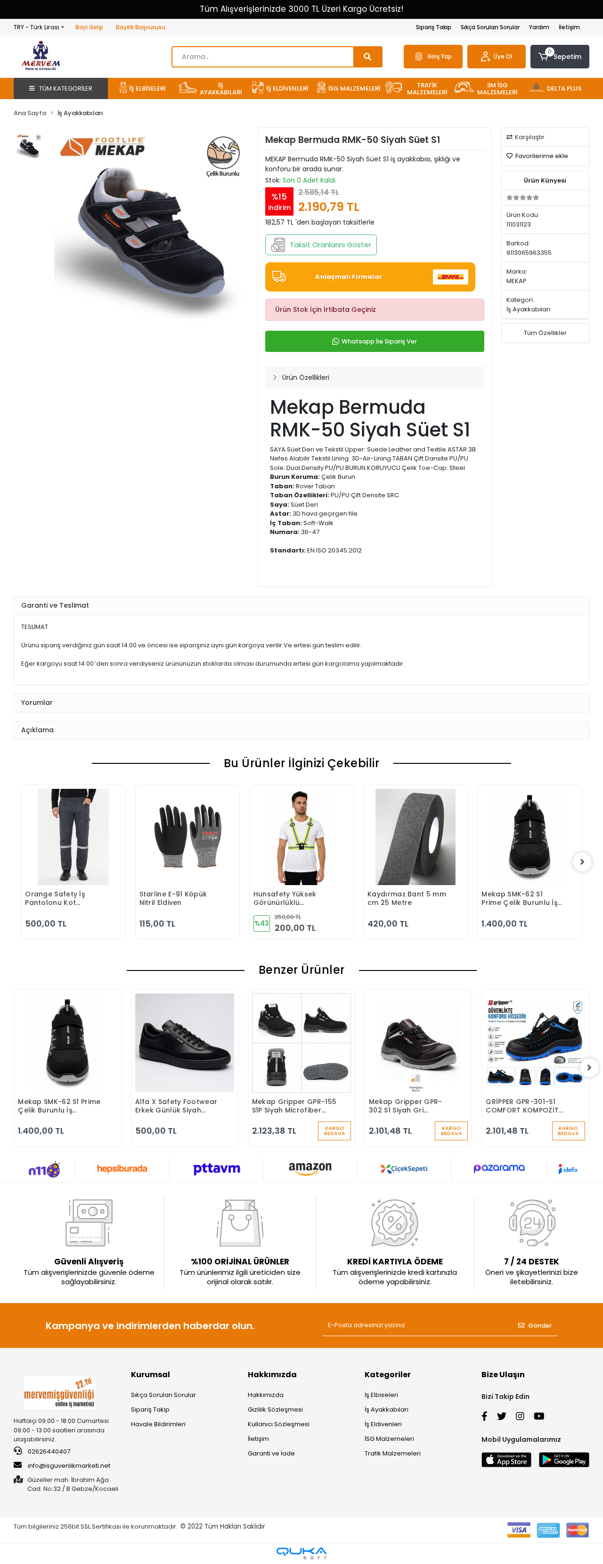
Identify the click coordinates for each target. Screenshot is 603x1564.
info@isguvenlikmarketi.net (69, 1465)
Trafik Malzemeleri (393, 1453)
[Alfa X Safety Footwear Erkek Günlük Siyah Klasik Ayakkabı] (184, 1042)
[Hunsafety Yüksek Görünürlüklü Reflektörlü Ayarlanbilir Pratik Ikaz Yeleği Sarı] (301, 837)
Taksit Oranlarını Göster (330, 245)
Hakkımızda (272, 1374)
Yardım (539, 27)
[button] (559, 56)
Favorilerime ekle (541, 155)
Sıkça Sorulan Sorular (490, 27)
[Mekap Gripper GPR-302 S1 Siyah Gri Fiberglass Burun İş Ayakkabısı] (418, 1042)
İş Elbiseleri (381, 1394)
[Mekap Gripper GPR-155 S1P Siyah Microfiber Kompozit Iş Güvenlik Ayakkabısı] (301, 1042)
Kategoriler (388, 1374)
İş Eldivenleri (383, 1424)
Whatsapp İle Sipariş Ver (379, 341)
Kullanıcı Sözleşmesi (279, 1424)
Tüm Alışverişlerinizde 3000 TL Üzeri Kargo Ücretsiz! (301, 9)
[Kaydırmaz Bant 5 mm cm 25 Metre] (415, 837)
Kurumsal (150, 1374)
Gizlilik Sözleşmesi (275, 1409)
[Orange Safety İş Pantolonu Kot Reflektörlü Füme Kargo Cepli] (73, 837)
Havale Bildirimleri (158, 1424)
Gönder (540, 1325)
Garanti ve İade (271, 1453)
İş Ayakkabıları (386, 1409)
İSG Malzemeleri (389, 1438)
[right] (582, 862)
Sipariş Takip (433, 27)
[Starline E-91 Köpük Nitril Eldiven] (187, 837)
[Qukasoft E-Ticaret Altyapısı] (301, 1553)
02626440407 (48, 1451)
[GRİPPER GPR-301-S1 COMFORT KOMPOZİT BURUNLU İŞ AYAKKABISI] (535, 1042)
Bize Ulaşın (503, 1374)
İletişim (569, 27)
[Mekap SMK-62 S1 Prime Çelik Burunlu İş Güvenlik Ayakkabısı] (529, 837)
